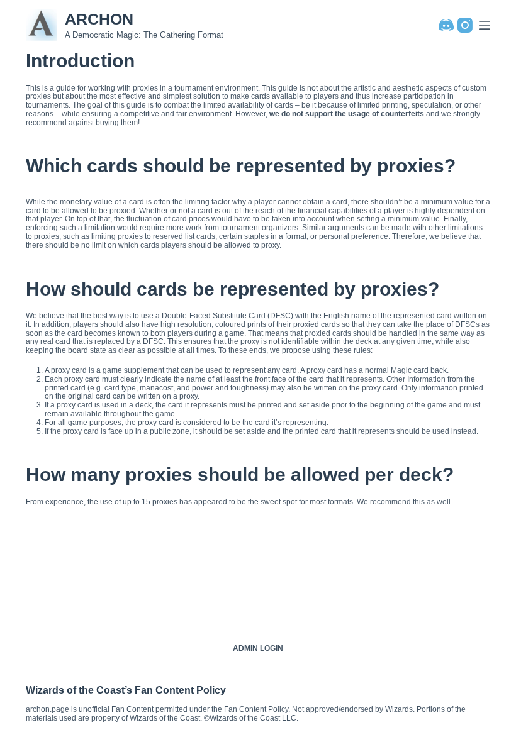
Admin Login (258, 648)
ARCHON (99, 19)
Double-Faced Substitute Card (214, 315)
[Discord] (446, 25)
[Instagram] (465, 25)
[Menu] (484, 25)
